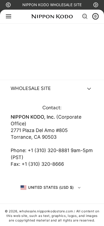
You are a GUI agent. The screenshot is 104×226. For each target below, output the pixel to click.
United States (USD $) (51, 187)
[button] (8, 5)
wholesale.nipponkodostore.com (46, 211)
